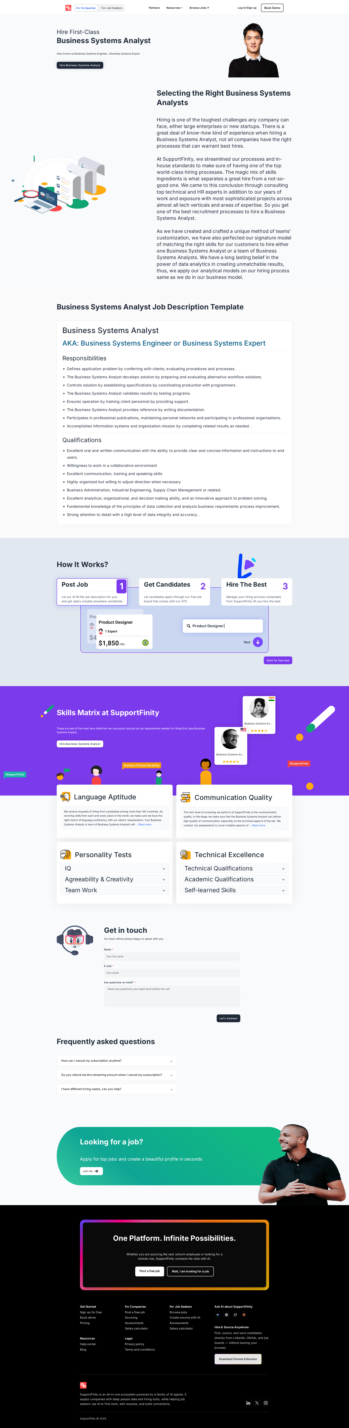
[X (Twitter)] (257, 1403)
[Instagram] (265, 1403)
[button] (115, 868)
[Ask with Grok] (235, 1314)
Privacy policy (134, 1344)
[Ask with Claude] (244, 1314)
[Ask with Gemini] (217, 1314)
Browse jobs (178, 1312)
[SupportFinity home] (68, 8)
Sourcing (131, 1317)
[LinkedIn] (248, 1403)
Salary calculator (136, 1328)
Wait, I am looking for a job (190, 1271)
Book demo (88, 1317)
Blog (83, 1349)
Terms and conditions (140, 1349)
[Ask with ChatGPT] (226, 1314)
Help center (88, 1344)
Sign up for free (91, 1312)
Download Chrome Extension (238, 1359)
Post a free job (150, 1271)
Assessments (134, 1323)
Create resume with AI (185, 1317)
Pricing (85, 1323)
